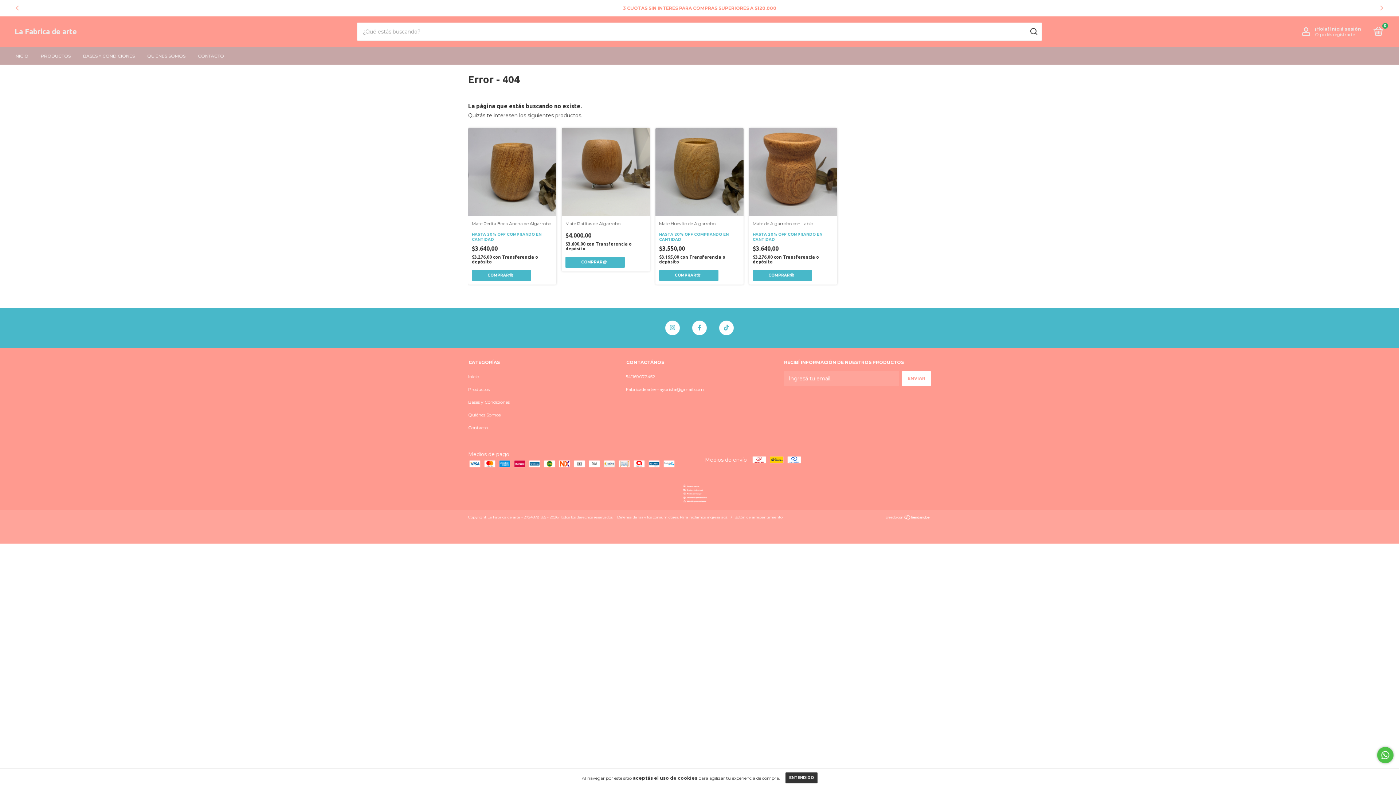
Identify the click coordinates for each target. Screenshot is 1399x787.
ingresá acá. (717, 517)
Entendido (801, 777)
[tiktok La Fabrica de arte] (726, 328)
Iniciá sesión (1345, 29)
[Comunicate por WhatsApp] (1385, 755)
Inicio (21, 56)
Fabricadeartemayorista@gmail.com (665, 389)
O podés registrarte (1335, 34)
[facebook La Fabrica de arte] (699, 328)
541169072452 (640, 376)
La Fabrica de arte (46, 31)
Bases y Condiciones (109, 56)
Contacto (211, 56)
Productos (56, 56)
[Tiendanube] (908, 518)
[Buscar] (1033, 31)
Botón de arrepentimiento (758, 517)
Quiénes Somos (166, 56)
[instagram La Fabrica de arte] (672, 328)
